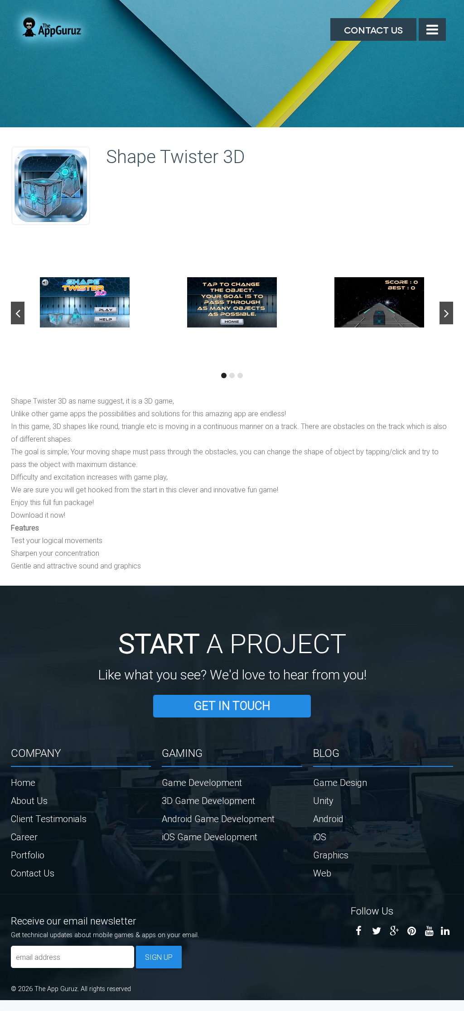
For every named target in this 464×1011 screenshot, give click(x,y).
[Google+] (394, 931)
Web (322, 873)
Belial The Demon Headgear (11, 1007)
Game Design (340, 782)
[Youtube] (429, 931)
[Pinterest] (412, 931)
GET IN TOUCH (232, 706)
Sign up (159, 957)
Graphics (330, 855)
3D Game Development (208, 800)
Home (23, 782)
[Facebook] (359, 931)
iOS (319, 836)
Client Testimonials (49, 818)
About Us (29, 800)
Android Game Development (218, 818)
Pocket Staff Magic (22, 1007)
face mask (2, 1007)
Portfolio (27, 855)
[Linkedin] (445, 931)
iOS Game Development (209, 836)
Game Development (202, 782)
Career (24, 836)
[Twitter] (376, 931)
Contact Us (373, 29)
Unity (323, 800)
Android (328, 818)
